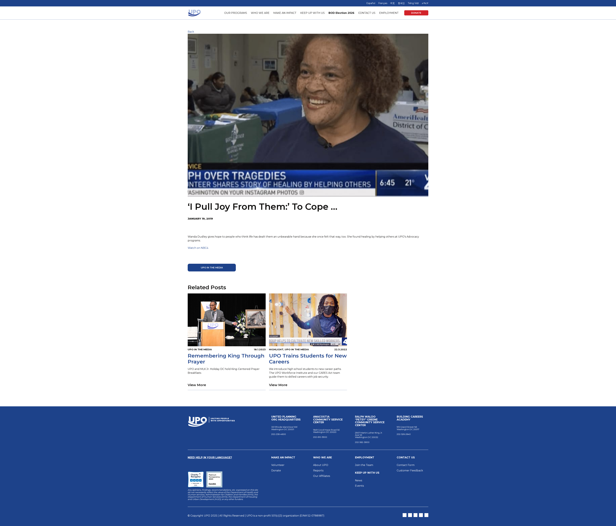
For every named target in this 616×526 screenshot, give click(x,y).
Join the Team (364, 465)
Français (382, 3)
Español (370, 3)
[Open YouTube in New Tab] (426, 515)
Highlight (276, 349)
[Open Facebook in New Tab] (415, 515)
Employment (364, 457)
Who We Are (322, 457)
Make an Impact (283, 457)
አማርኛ (425, 3)
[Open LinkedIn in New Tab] (421, 515)
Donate (416, 12)
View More (197, 385)
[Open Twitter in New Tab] (404, 515)
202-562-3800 (362, 442)
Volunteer (277, 465)
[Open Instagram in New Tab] (410, 515)
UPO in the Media (212, 267)
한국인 (401, 3)
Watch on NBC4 (198, 247)
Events (359, 485)
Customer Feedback (410, 470)
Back (191, 31)
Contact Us (406, 457)
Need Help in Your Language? (210, 457)
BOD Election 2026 (341, 12)
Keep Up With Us (367, 472)
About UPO (320, 465)
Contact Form (406, 465)
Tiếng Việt (413, 3)
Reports (318, 470)
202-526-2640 (404, 434)
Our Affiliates (322, 475)
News (358, 480)
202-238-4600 (278, 434)
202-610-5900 (320, 437)
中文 (392, 3)
